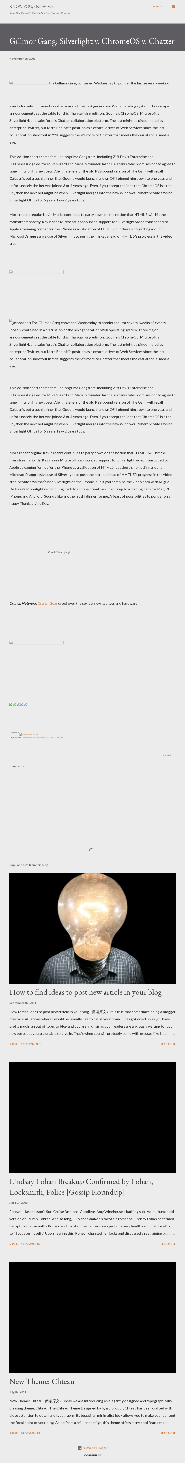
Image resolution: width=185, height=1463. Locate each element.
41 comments (30, 1243)
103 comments (31, 1043)
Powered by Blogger (94, 1448)
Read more (168, 1043)
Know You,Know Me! (32, 6)
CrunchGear (47, 603)
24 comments (30, 1433)
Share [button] (167, 755)
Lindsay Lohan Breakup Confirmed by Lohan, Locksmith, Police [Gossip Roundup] (81, 1186)
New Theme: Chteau (42, 1381)
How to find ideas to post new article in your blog (85, 992)
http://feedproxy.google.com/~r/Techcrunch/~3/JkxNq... (43, 737)
